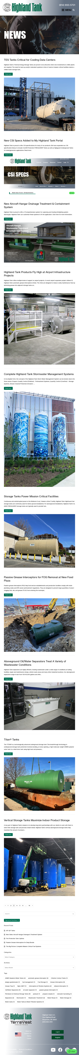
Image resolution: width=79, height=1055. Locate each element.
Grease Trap (10, 986)
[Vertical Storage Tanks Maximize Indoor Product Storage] (39, 867)
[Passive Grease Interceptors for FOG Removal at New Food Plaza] (39, 625)
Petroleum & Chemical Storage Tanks (18, 994)
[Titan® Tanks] (39, 784)
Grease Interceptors (57, 982)
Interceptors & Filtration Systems (40, 986)
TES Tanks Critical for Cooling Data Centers (29, 59)
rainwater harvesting (64, 994)
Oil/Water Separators (13, 990)
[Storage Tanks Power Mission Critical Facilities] (39, 541)
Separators (9, 998)
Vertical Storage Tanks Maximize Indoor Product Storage (37, 820)
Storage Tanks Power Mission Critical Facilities (31, 496)
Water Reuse (52, 998)
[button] (66, 10)
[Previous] (5, 905)
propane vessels (49, 994)
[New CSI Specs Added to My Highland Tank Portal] (39, 176)
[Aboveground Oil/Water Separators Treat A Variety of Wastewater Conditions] (39, 706)
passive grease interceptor (48, 990)
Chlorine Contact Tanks (59, 978)
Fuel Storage (43, 982)
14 (30, 905)
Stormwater (21, 998)
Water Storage (65, 998)
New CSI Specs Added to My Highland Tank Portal (33, 140)
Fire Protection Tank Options (15, 938)
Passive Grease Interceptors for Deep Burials (20, 942)
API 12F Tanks (10, 930)
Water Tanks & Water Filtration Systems (30, 1002)
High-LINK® (21, 986)
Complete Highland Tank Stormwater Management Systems (39, 374)
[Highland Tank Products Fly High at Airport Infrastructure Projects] (39, 329)
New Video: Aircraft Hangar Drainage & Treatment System (24, 934)
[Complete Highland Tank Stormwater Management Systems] (39, 439)
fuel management (28, 982)
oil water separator (30, 990)
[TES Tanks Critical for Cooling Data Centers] (39, 104)
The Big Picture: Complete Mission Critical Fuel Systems (23, 946)
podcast (36, 994)
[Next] (32, 905)
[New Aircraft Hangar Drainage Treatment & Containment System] (39, 242)
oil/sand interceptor (61, 986)
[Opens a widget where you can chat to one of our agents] (71, 1051)
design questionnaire (12, 982)
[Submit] (73, 914)
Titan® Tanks (11, 739)
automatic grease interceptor (38, 978)
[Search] (39, 914)
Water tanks (10, 1002)
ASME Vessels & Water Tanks (15, 978)
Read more (8, 74)
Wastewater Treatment (36, 998)
